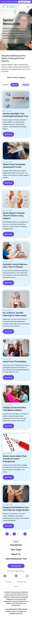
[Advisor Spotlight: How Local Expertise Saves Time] (16, 100)
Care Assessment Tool (16, 559)
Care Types (16, 549)
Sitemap (8, 582)
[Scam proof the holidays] (16, 348)
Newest (14, 85)
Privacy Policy (21, 582)
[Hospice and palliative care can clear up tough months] (16, 494)
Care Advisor (16, 545)
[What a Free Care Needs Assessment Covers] (16, 151)
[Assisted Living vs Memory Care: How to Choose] (16, 251)
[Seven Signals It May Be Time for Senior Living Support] (16, 200)
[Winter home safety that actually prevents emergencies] (16, 443)
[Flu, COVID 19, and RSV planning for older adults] (16, 300)
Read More (8, 134)
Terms (16, 586)
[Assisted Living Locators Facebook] (4, 576)
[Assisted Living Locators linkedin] (16, 576)
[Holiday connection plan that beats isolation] (16, 394)
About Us (16, 554)
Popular (26, 85)
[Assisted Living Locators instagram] (27, 576)
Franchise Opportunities (17, 571)
